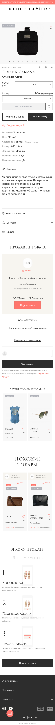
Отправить (27, 364)
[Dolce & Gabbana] (27, 40)
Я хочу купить (27, 558)
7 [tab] (36, 61)
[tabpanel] (27, 40)
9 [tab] (45, 61)
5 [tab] (27, 61)
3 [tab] (18, 61)
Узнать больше (31, 142)
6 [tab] (32, 61)
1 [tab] (9, 61)
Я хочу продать (27, 550)
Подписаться (27, 305)
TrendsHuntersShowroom (27, 278)
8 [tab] (41, 61)
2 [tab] (13, 61)
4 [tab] (22, 61)
